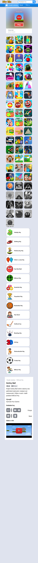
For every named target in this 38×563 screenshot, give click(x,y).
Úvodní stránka (13, 5)
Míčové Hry (20, 380)
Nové (21, 5)
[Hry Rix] (6, 1)
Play (19, 25)
